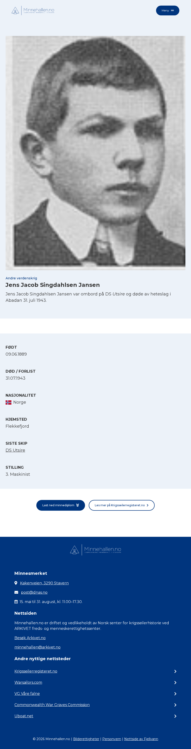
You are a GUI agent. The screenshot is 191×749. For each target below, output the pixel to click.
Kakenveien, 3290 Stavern (44, 583)
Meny (165, 10)
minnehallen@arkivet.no (37, 647)
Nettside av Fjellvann (141, 739)
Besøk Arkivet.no (30, 638)
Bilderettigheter (86, 739)
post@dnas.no (34, 592)
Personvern (111, 739)
